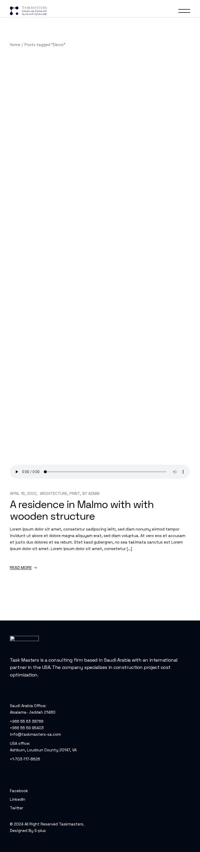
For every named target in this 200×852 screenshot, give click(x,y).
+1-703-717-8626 (25, 759)
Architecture (53, 493)
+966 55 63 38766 (26, 721)
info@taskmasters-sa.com (35, 734)
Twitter (16, 807)
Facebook (19, 790)
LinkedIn (17, 799)
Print (75, 493)
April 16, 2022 (23, 493)
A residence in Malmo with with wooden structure (82, 510)
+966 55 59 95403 (27, 727)
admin (93, 493)
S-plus (40, 830)
